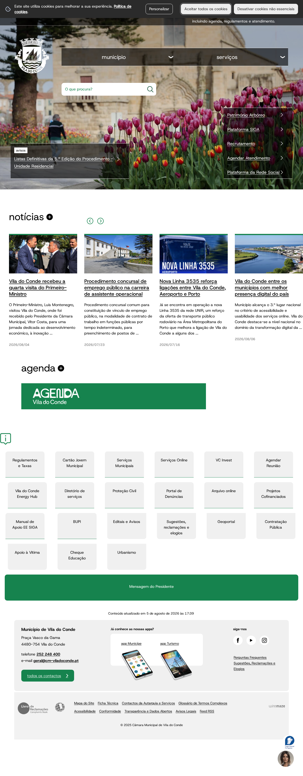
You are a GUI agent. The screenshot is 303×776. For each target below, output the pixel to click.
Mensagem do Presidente (151, 586)
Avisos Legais (186, 711)
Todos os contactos (44, 675)
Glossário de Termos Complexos (202, 703)
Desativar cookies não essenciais (265, 8)
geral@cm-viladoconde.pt (56, 660)
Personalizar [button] (159, 8)
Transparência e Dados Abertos (148, 711)
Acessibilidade (60, 707)
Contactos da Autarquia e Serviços (148, 703)
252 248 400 (48, 654)
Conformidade (110, 711)
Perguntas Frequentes (250, 657)
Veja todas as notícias (26, 217)
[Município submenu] (171, 57)
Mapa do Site (84, 703)
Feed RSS (207, 711)
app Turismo (169, 643)
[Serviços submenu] (283, 57)
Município (114, 57)
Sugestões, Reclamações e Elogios (254, 666)
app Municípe (131, 643)
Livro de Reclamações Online (33, 708)
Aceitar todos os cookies (205, 8)
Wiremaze (277, 706)
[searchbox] (102, 89)
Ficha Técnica (108, 703)
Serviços (227, 57)
